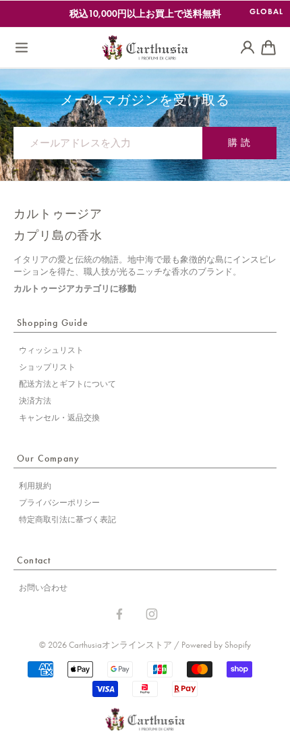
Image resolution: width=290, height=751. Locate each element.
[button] (21, 48)
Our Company (48, 458)
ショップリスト (47, 367)
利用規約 (35, 486)
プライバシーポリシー (59, 502)
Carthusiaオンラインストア (120, 645)
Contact (34, 560)
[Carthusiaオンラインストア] (145, 47)
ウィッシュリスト (51, 350)
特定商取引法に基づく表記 (67, 519)
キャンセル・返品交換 (59, 417)
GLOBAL (266, 11)
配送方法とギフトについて (67, 384)
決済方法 (35, 401)
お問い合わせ (43, 587)
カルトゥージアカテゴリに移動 (74, 288)
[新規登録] (247, 47)
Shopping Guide (52, 323)
